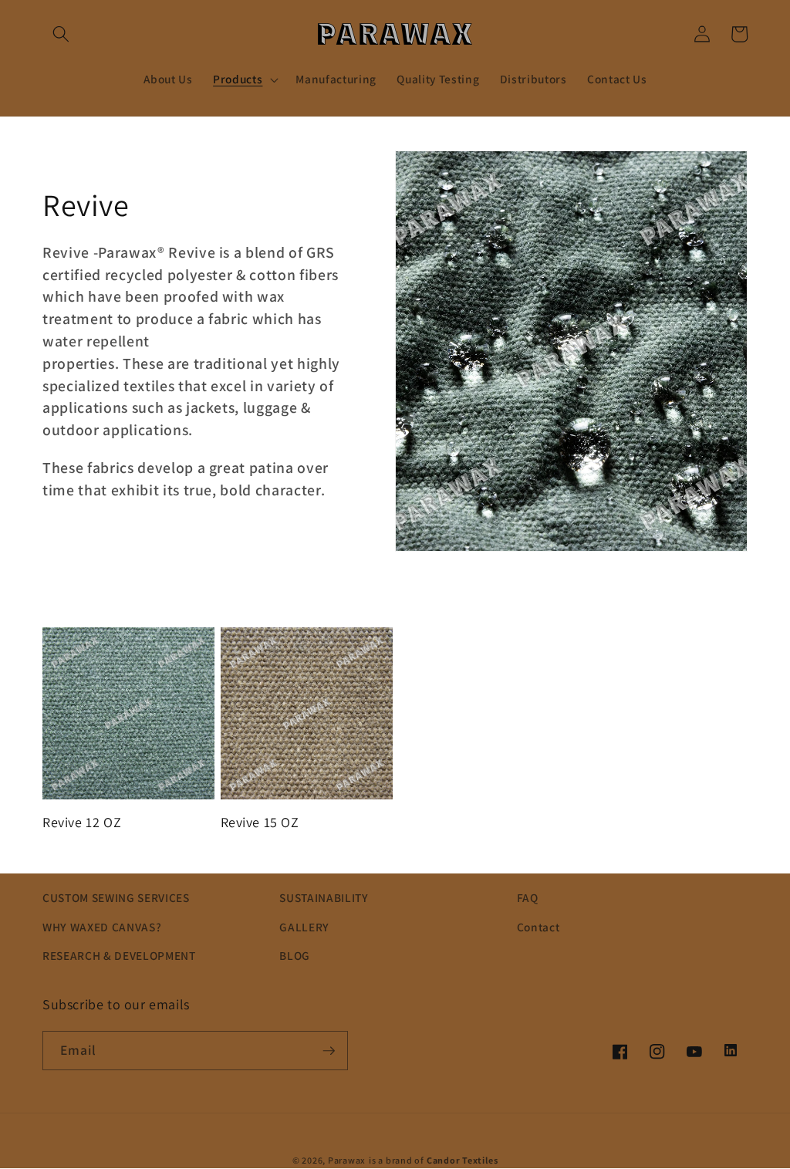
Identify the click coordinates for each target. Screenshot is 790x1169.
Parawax (347, 1160)
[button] (60, 33)
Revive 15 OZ (260, 822)
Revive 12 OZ (81, 822)
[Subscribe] (328, 1051)
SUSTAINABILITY (323, 897)
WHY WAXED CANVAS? (101, 926)
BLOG (294, 955)
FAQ (527, 897)
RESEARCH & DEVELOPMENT (119, 955)
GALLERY (304, 926)
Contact (538, 926)
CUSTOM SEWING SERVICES (116, 897)
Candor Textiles (462, 1160)
